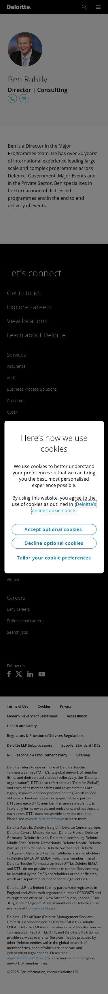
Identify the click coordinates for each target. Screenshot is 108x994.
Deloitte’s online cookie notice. (64, 507)
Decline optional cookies (53, 543)
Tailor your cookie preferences (54, 558)
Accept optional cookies (53, 529)
